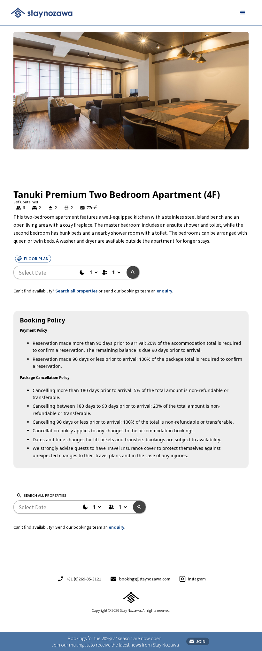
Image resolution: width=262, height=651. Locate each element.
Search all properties (76, 291)
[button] (242, 12)
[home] (41, 12)
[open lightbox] (131, 110)
